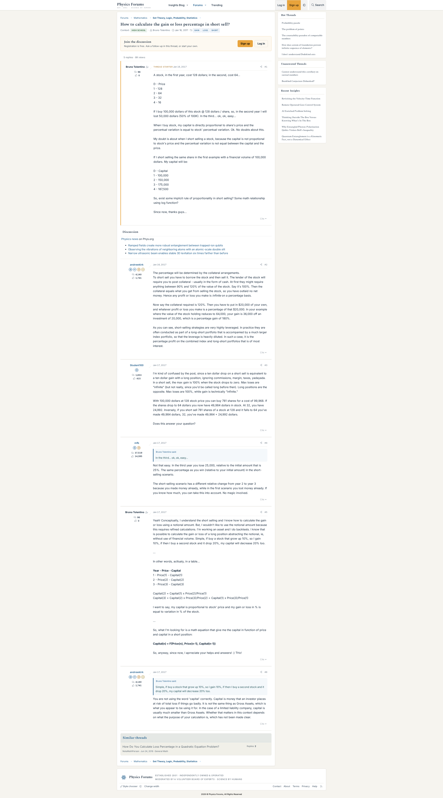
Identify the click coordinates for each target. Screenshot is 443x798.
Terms (296, 786)
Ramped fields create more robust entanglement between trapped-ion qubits (175, 245)
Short (214, 30)
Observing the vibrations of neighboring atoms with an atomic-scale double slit (176, 249)
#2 (266, 264)
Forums (198, 5)
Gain (196, 30)
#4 (266, 443)
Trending (216, 5)
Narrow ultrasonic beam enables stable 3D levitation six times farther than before (178, 253)
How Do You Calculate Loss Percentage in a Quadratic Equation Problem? (171, 746)
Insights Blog (176, 5)
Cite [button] (262, 218)
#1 (266, 66)
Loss (205, 30)
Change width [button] (151, 786)
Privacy (306, 786)
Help (314, 786)
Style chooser (130, 786)
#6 (266, 672)
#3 (266, 365)
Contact (277, 786)
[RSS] (321, 786)
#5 (266, 512)
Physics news (129, 239)
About (287, 786)
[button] (187, 5)
